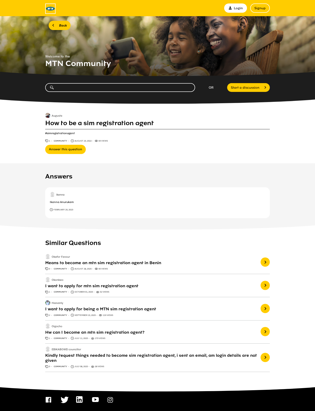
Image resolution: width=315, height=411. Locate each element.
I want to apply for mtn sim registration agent (91, 286)
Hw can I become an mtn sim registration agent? (94, 332)
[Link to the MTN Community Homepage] (50, 8)
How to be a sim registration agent (99, 123)
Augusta (57, 116)
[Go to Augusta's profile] (47, 116)
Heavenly (57, 303)
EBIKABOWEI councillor (66, 349)
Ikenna (60, 195)
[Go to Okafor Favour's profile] (47, 257)
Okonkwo (57, 280)
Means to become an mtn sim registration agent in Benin (103, 263)
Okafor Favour (61, 257)
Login (238, 8)
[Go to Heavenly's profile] (47, 303)
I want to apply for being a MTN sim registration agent (100, 309)
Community (61, 140)
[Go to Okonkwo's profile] (47, 280)
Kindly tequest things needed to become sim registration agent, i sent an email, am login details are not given (151, 358)
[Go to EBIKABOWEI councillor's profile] (47, 350)
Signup (260, 8)
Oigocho (57, 326)
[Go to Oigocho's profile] (47, 326)
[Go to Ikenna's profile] (52, 195)
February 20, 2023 (63, 209)
